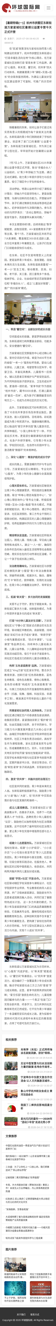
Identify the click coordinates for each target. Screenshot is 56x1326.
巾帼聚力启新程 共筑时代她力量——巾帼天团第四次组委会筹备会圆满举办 (28, 1229)
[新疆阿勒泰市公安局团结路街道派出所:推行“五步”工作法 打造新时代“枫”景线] (15, 1265)
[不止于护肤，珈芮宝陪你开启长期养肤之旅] (15, 1288)
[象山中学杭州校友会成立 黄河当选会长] (11, 1093)
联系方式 (34, 1314)
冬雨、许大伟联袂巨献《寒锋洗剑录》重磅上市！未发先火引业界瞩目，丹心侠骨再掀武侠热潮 (28, 1188)
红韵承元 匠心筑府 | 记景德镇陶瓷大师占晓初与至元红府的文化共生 (28, 1200)
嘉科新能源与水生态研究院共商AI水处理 (41, 1299)
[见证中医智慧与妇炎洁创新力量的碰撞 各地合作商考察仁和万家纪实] (11, 1066)
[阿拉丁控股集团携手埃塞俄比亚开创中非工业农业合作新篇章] (41, 1265)
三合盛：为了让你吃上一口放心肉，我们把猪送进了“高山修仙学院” (28, 1168)
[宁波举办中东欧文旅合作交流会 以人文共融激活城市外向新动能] (11, 1079)
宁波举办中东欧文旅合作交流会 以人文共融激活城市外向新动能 (36, 1081)
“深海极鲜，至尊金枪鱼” (28, 1209)
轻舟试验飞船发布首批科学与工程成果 (28, 1238)
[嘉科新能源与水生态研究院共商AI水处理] (41, 1288)
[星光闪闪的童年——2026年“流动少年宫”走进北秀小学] (11, 1121)
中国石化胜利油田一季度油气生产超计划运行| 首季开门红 (28, 1147)
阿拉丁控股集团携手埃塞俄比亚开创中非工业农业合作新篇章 (41, 1276)
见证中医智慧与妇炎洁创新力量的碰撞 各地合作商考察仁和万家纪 (36, 1067)
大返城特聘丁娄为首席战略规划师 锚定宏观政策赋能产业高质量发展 (28, 1218)
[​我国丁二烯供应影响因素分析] (11, 1107)
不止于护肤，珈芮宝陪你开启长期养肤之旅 (15, 1299)
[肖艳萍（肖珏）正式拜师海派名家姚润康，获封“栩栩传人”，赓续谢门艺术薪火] (11, 1052)
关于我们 (21, 1314)
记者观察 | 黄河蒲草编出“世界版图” (28, 1177)
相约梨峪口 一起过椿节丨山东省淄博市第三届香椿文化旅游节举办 (28, 1158)
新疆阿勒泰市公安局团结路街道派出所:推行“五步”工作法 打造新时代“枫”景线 (15, 1276)
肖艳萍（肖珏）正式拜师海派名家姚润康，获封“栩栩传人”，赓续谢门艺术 (36, 1053)
